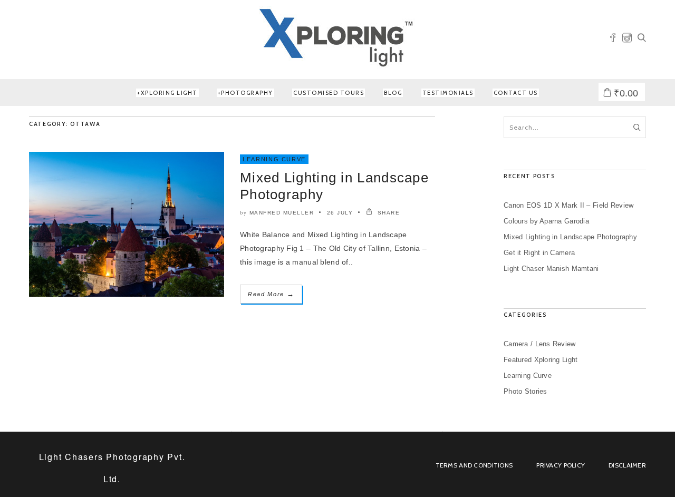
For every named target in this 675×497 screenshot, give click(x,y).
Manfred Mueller (281, 213)
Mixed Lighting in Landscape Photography (570, 237)
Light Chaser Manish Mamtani (551, 268)
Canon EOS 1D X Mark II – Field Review (568, 205)
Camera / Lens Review (540, 344)
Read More (271, 294)
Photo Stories (525, 391)
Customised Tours (328, 92)
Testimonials (448, 92)
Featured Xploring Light (540, 360)
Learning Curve (274, 159)
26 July (340, 213)
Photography (247, 92)
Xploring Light (169, 92)
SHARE (387, 213)
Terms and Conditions (474, 465)
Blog (393, 92)
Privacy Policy (560, 465)
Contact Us (516, 92)
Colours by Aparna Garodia (546, 221)
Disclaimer (627, 465)
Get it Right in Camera (539, 253)
